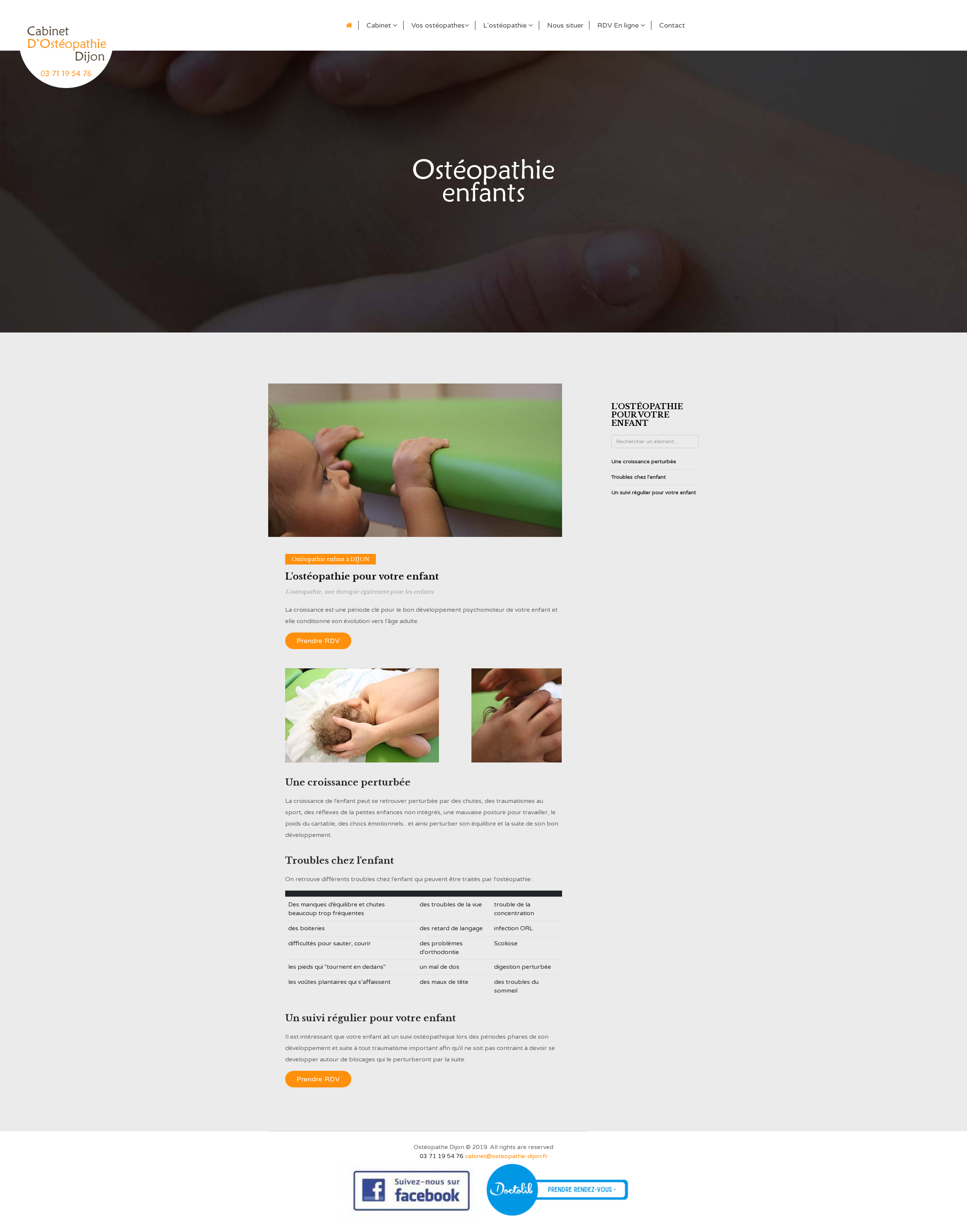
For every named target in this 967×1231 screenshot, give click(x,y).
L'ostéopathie (505, 25)
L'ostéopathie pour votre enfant (362, 576)
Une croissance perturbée (643, 461)
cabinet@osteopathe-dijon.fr (506, 1156)
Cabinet (379, 25)
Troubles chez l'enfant (638, 477)
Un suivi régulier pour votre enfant (653, 492)
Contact (672, 25)
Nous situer (565, 25)
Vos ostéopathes (438, 25)
